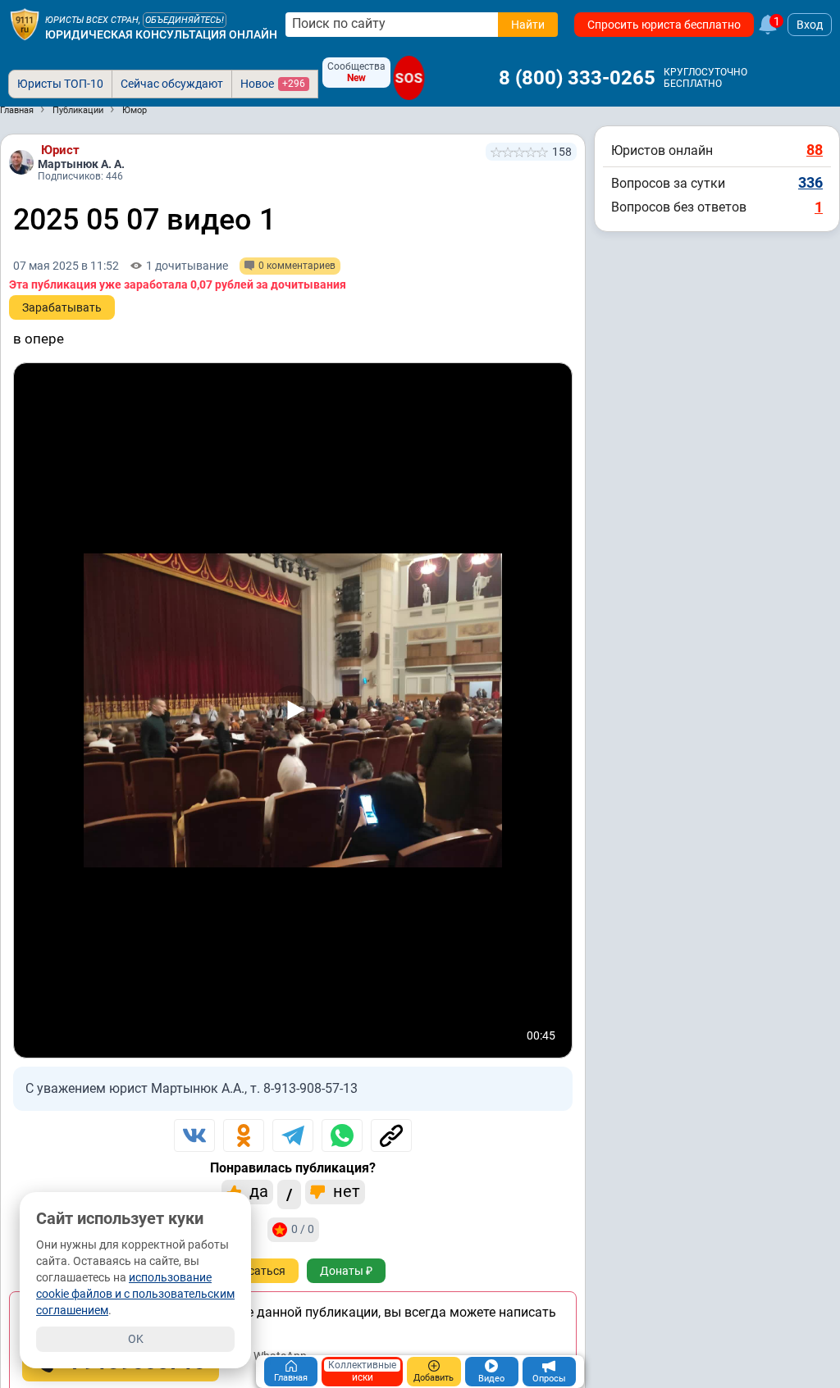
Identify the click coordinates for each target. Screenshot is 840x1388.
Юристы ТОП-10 (60, 83)
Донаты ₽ (346, 1270)
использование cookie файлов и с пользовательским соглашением (135, 1294)
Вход (810, 24)
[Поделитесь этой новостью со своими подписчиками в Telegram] (292, 1135)
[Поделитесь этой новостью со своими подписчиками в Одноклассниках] (243, 1135)
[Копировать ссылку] (391, 1135)
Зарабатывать (62, 307)
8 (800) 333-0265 (577, 77)
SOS (408, 78)
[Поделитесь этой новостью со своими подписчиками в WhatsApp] (342, 1135)
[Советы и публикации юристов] (24, 24)
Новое (272, 83)
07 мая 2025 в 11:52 (66, 265)
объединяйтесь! (184, 20)
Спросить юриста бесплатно (664, 24)
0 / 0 (302, 1229)
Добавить (433, 1377)
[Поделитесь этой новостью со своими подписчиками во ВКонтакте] (194, 1135)
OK (136, 1338)
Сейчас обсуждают (172, 83)
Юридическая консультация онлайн (161, 34)
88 (814, 150)
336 (810, 182)
